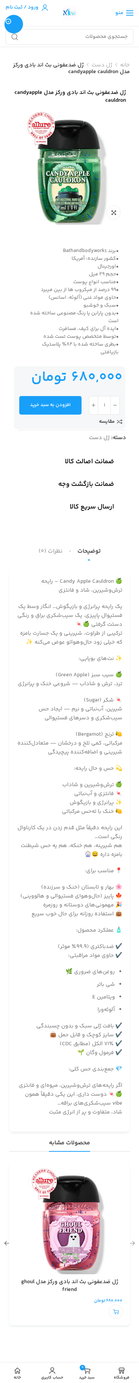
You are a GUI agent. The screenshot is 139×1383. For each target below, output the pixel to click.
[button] (115, 1311)
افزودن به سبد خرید (50, 405)
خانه (125, 65)
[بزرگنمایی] (113, 212)
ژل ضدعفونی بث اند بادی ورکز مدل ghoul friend (69, 1286)
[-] (115, 405)
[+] (93, 405)
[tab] (89, 551)
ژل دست (102, 65)
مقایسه (107, 422)
